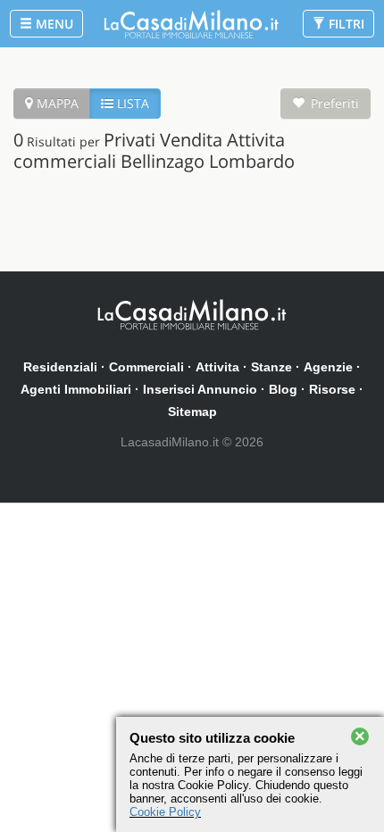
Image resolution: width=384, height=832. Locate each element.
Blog (283, 389)
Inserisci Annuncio (200, 389)
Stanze (271, 367)
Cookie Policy (165, 812)
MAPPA (56, 103)
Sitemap (192, 411)
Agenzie (328, 367)
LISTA (131, 103)
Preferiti (335, 103)
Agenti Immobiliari (76, 389)
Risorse (332, 389)
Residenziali (60, 367)
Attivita (217, 367)
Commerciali (146, 367)
